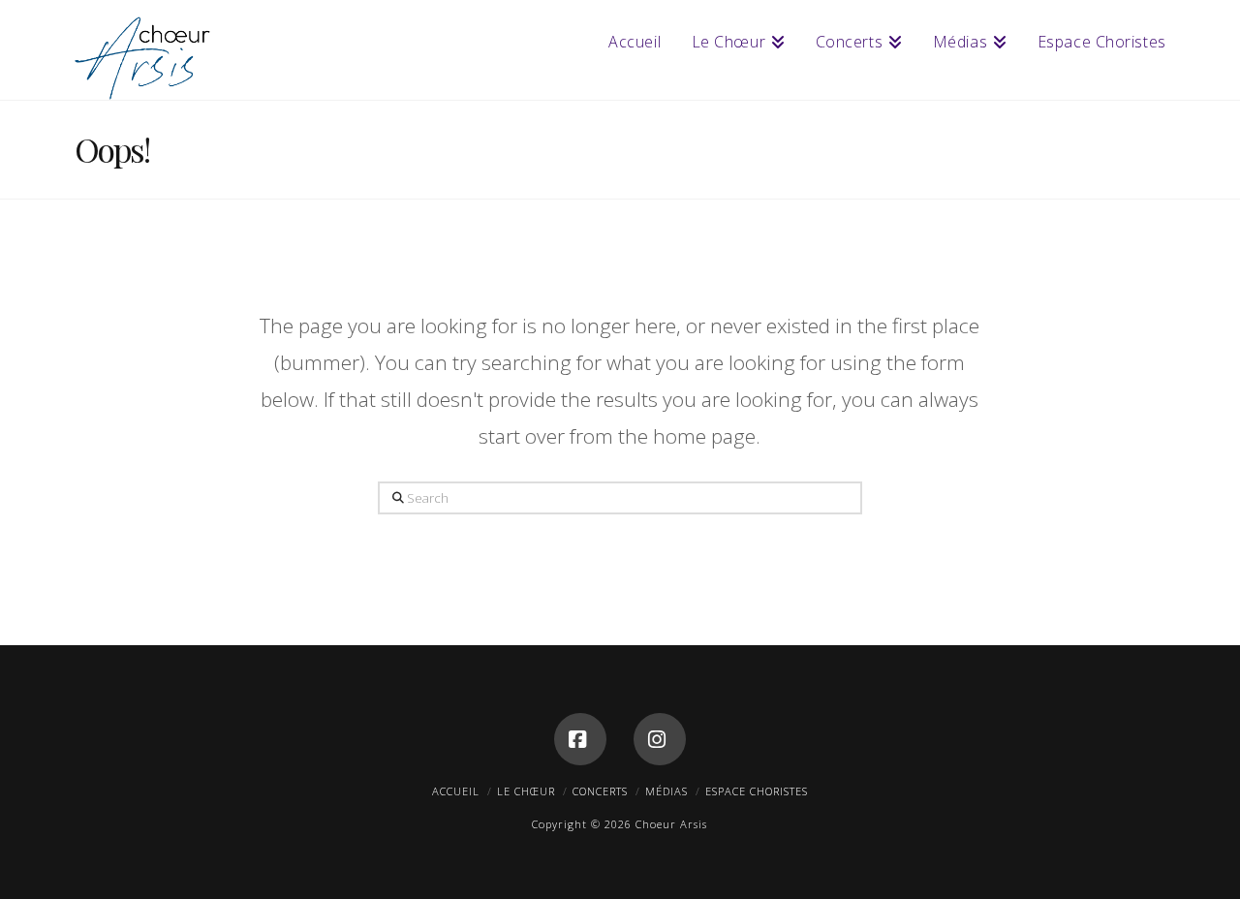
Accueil (456, 791)
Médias (666, 791)
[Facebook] (580, 739)
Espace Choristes (756, 791)
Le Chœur (526, 791)
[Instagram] (660, 739)
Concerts (600, 791)
